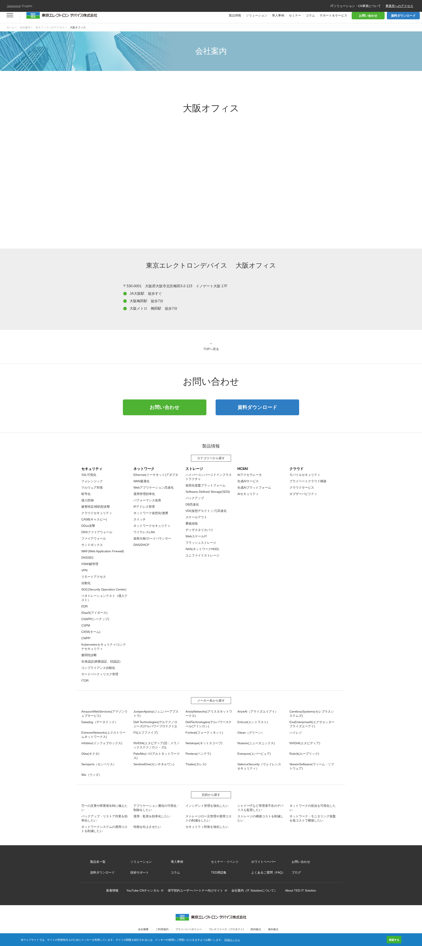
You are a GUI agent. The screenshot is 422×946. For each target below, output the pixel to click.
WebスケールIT (196, 536)
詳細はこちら (232, 939)
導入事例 (177, 861)
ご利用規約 (162, 929)
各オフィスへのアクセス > (51, 27)
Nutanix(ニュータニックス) (256, 743)
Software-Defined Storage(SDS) (208, 491)
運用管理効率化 (144, 494)
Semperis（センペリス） (98, 764)
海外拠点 (273, 929)
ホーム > (12, 27)
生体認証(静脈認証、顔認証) (100, 661)
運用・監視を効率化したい (151, 816)
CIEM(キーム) (90, 632)
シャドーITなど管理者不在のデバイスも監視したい (260, 808)
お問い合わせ (368, 15)
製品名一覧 (98, 861)
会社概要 (143, 929)
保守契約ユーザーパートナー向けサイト (195, 890)
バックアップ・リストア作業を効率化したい (104, 818)
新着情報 (112, 890)
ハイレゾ (295, 732)
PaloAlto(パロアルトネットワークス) (156, 756)
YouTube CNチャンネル (142, 890)
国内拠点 (256, 929)
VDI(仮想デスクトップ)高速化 (206, 511)
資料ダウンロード (403, 15)
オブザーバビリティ (303, 494)
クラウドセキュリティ (96, 513)
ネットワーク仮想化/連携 (150, 513)
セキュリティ (91, 469)
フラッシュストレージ (201, 542)
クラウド (296, 469)
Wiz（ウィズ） (91, 774)
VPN (84, 570)
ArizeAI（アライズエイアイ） (257, 711)
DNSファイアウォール (96, 532)
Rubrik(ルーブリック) (304, 753)
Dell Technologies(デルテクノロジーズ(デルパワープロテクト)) (155, 724)
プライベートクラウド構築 (307, 481)
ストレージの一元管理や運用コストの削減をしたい (209, 818)
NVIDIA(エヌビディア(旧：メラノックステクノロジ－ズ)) (156, 745)
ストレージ (194, 469)
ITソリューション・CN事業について (356, 5)
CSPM (85, 625)
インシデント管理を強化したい (207, 805)
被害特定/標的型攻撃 (95, 506)
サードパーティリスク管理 (99, 674)
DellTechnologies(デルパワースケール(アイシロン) (209, 724)
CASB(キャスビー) (94, 519)
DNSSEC (87, 557)
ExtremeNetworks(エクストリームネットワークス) (103, 734)
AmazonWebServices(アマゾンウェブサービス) (104, 713)
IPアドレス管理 (144, 506)
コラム (175, 872)
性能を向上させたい (147, 827)
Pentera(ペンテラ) (198, 753)
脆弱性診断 (89, 655)
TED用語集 (218, 872)
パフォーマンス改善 (147, 500)
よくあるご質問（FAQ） (268, 872)
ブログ (296, 872)
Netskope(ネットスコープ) (204, 743)
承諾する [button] (394, 940)
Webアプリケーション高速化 (153, 487)
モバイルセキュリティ (304, 475)
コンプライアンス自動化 (98, 668)
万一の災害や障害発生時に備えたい (104, 808)
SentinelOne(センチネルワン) (153, 764)
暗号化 (86, 494)
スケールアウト (196, 517)
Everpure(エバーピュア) (254, 753)
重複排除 (192, 523)
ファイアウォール (93, 538)
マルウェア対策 (92, 487)
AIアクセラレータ (249, 475)
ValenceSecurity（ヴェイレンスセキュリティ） (259, 766)
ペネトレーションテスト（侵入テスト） (104, 598)
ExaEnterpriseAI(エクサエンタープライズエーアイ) (312, 724)
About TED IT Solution (300, 890)
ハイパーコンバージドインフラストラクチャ (209, 477)
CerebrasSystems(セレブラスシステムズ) (311, 713)
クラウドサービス (301, 487)
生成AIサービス (248, 481)
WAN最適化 (141, 481)
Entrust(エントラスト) (252, 722)
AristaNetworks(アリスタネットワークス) (209, 713)
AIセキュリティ (248, 494)
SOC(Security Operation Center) (103, 589)
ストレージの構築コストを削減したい (260, 818)
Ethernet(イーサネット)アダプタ (155, 475)
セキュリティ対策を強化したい (207, 827)
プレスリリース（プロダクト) (226, 929)
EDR (84, 606)
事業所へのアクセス (399, 5)
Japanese (13, 6)
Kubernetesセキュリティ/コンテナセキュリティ (103, 646)
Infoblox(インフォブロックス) (101, 743)
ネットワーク (144, 469)
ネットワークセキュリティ (151, 525)
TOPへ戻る (211, 348)
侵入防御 (87, 500)
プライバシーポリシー (188, 929)
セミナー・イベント (225, 861)
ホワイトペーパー (263, 861)
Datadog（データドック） (99, 722)
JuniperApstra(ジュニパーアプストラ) (155, 713)
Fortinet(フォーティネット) (204, 732)
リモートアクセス (93, 576)
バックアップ (195, 498)
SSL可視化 (88, 475)
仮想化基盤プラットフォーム (206, 485)
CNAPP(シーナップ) (95, 619)
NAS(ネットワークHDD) (202, 549)
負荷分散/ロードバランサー (152, 538)
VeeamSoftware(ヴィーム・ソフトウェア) (311, 766)
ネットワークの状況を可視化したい (312, 808)
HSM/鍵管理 (89, 564)
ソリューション (141, 861)
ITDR (85, 680)
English (27, 6)
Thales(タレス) (196, 764)
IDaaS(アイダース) (94, 612)
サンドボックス (92, 545)
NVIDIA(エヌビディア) (304, 743)
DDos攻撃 (88, 525)
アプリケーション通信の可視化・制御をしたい (156, 808)
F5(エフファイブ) (145, 732)
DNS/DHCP (141, 545)
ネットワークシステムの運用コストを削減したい (104, 829)
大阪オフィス (78, 27)
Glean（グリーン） (250, 732)
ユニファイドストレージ (202, 555)
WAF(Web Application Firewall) (102, 551)
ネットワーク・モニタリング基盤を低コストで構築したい (312, 818)
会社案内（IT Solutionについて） (254, 890)
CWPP (85, 638)
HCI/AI (242, 469)
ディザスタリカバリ (199, 530)
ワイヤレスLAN (144, 532)
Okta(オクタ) (90, 753)
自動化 (86, 583)
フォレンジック (92, 481)
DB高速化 (192, 504)
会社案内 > (26, 27)
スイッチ (139, 519)
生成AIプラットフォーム (254, 487)
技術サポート (139, 872)
